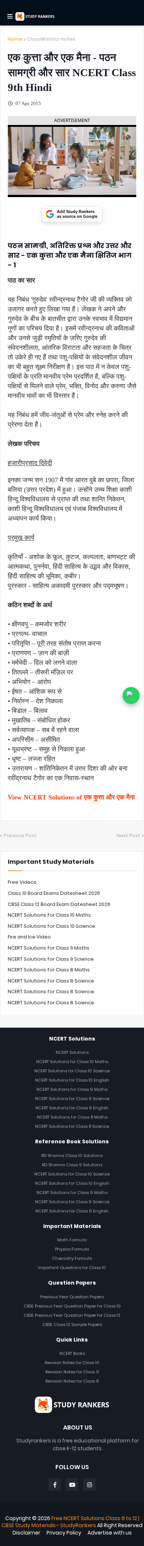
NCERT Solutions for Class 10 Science (51, 926)
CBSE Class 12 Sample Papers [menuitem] (72, 1324)
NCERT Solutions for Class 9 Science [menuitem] (72, 1099)
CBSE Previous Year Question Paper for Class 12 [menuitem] (72, 1315)
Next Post (128, 835)
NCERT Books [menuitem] (72, 1353)
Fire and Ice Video (29, 936)
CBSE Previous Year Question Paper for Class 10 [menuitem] (72, 1306)
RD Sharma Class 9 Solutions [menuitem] (72, 1165)
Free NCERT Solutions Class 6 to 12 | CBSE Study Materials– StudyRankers (70, 1522)
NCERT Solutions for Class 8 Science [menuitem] (72, 1126)
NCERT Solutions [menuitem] (72, 1052)
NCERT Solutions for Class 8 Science (51, 980)
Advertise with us (110, 1532)
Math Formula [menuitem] (72, 1240)
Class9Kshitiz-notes (51, 39)
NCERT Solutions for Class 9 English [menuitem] (72, 1108)
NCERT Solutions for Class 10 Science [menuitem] (72, 1071)
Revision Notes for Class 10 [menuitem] (72, 1363)
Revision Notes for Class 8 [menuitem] (72, 1381)
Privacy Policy (64, 1532)
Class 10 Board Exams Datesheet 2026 (54, 893)
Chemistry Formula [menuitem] (72, 1258)
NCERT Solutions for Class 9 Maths (48, 947)
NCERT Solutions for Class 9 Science (51, 959)
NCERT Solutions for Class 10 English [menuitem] (72, 1080)
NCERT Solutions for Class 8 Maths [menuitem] (72, 1117)
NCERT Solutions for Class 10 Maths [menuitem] (72, 1062)
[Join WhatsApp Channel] (131, 695)
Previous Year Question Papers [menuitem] (72, 1297)
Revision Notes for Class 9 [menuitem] (72, 1372)
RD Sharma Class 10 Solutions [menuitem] (72, 1155)
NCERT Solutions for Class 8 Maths (49, 969)
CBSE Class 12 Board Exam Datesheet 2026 (59, 904)
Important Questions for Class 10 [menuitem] (72, 1268)
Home (15, 39)
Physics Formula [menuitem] (72, 1249)
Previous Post (20, 835)
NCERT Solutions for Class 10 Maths (49, 915)
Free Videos (22, 882)
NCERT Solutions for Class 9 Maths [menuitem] (72, 1089)
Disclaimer (26, 1532)
